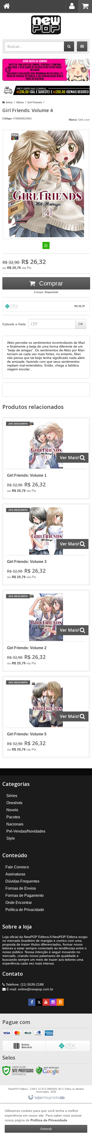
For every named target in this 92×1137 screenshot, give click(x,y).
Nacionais (14, 824)
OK (80, 324)
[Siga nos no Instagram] (53, 1002)
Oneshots (14, 803)
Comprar (50, 283)
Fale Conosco (17, 867)
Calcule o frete (14, 324)
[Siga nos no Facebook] (31, 1002)
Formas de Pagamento (24, 895)
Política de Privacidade (24, 910)
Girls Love (84, 119)
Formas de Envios (20, 888)
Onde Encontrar (18, 903)
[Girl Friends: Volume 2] (46, 630)
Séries (20, 102)
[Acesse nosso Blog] (60, 1002)
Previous (8, 69)
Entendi (46, 1129)
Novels (12, 810)
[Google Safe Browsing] (47, 1070)
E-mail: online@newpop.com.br (29, 989)
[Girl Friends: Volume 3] (46, 544)
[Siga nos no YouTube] (46, 1002)
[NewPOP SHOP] (46, 24)
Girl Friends (34, 102)
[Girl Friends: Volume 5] (46, 716)
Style (10, 838)
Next (83, 68)
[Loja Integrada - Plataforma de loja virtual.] (46, 1097)
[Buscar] (69, 46)
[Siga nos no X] (38, 1002)
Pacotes (13, 817)
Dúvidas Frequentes (22, 881)
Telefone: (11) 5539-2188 (24, 984)
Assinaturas (15, 874)
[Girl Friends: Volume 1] (46, 458)
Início (9, 102)
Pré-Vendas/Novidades (25, 831)
